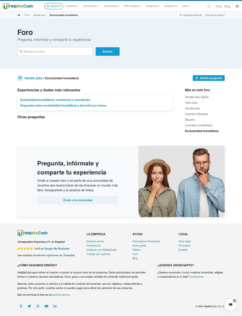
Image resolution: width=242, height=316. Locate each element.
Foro (219, 6)
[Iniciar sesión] (237, 6)
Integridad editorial (192, 15)
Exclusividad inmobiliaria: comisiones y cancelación (55, 100)
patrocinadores (61, 294)
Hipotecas (110, 6)
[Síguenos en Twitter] (29, 306)
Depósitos (90, 6)
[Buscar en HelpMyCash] (209, 6)
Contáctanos (93, 245)
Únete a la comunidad (77, 200)
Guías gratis (139, 245)
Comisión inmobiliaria (198, 125)
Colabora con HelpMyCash (101, 249)
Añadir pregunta (210, 78)
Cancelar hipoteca (196, 114)
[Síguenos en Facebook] (20, 306)
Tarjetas (151, 6)
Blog (227, 6)
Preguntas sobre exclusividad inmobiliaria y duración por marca (63, 105)
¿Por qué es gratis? (215, 15)
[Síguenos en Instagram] (37, 306)
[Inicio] (18, 6)
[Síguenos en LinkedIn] (54, 306)
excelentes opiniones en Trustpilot (54, 255)
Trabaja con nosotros (98, 254)
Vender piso (39, 15)
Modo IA (56, 6)
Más (184, 6)
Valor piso (191, 102)
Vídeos (136, 249)
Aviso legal (185, 241)
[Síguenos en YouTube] (46, 306)
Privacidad (184, 245)
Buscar (107, 51)
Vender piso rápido (197, 97)
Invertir (169, 6)
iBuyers (190, 119)
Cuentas (70, 6)
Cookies (183, 249)
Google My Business (56, 248)
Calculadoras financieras (146, 241)
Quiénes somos (95, 241)
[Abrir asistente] (230, 304)
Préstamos (131, 6)
